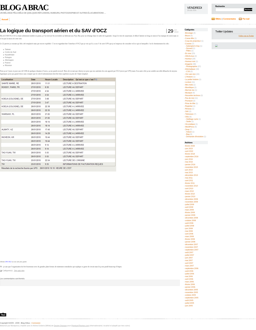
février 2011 (190, 183)
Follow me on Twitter (246, 36)
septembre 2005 (191, 298)
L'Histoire (189, 77)
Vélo (187, 117)
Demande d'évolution (194, 137)
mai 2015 (189, 173)
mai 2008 (189, 231)
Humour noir (190, 61)
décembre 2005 (191, 290)
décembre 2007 (191, 244)
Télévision (189, 114)
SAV (187, 111)
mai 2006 (189, 276)
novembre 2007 (191, 247)
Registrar (189, 106)
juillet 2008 (189, 226)
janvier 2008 (190, 242)
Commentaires (229, 19)
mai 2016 (189, 162)
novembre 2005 (191, 292)
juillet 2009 (189, 204)
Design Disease (60, 326)
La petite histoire (192, 79)
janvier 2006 (190, 287)
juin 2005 (189, 306)
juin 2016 (189, 159)
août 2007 (189, 252)
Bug (187, 134)
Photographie (191, 66)
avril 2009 (189, 207)
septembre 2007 (191, 250)
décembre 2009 (191, 199)
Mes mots (189, 85)
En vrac (188, 53)
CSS (188, 71)
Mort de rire (189, 90)
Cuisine (188, 44)
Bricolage (189, 33)
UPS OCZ (8, 262)
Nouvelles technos (192, 95)
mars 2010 (189, 191)
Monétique (189, 87)
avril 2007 (189, 263)
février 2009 (190, 212)
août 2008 (189, 223)
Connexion (36, 323)
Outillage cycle (192, 119)
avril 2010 (189, 188)
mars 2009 (189, 210)
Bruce (187, 36)
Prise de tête (190, 103)
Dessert (189, 48)
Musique (188, 93)
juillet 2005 (189, 303)
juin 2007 (189, 258)
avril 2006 (189, 279)
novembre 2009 (191, 202)
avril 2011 (189, 181)
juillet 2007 (189, 255)
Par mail (246, 19)
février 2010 (190, 194)
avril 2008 (189, 234)
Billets (218, 19)
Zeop (187, 129)
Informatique (190, 69)
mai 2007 (189, 260)
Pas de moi (189, 98)
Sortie (188, 121)
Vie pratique (190, 124)
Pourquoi (189, 101)
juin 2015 (189, 170)
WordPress (189, 127)
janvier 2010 (190, 196)
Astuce (189, 132)
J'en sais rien (190, 74)
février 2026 (190, 146)
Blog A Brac (24, 7)
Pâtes (188, 51)
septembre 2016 (191, 157)
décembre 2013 (191, 175)
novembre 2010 (191, 186)
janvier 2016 (190, 165)
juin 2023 (189, 149)
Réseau (188, 109)
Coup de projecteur (193, 41)
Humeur (188, 59)
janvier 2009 (190, 215)
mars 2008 (189, 236)
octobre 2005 (190, 295)
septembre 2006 (191, 268)
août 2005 (189, 300)
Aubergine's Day (193, 46)
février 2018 (190, 154)
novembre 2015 (191, 167)
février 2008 (190, 239)
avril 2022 (189, 151)
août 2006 (189, 271)
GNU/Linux (189, 56)
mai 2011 (189, 178)
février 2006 (190, 284)
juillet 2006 (189, 274)
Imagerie (188, 64)
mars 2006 (189, 282)
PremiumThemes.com (80, 326)
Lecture (188, 82)
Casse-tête (189, 38)
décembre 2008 (191, 218)
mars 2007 (189, 266)
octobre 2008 (190, 220)
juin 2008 (189, 228)
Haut (3, 315)
